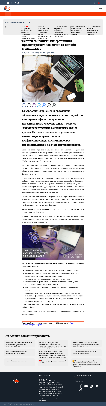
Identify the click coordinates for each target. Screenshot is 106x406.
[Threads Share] (49, 105)
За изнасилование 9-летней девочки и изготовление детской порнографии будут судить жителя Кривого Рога (44, 33)
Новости (42, 53)
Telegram (39, 325)
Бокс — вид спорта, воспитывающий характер (52, 362)
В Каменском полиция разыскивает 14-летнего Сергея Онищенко (94, 30)
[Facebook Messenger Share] (44, 105)
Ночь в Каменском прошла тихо (17, 361)
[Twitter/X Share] (29, 105)
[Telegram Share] (39, 105)
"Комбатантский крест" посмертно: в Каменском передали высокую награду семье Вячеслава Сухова (85, 344)
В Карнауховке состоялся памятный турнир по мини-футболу (84, 352)
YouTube (70, 323)
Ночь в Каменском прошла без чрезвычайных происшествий (16, 352)
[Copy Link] (54, 105)
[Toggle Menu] (8, 14)
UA (94, 3)
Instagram (32, 325)
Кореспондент (50, 53)
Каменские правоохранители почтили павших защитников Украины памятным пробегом (19, 344)
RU (99, 3)
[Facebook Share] (24, 105)
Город (37, 53)
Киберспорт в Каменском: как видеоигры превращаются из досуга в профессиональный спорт (28, 33)
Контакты (79, 381)
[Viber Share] (34, 105)
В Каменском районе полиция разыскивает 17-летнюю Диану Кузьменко (77, 30)
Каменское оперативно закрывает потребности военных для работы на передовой (61, 31)
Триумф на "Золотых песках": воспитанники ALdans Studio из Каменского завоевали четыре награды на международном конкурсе (52, 344)
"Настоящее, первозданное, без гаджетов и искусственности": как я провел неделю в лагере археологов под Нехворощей (86, 363)
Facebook (25, 325)
